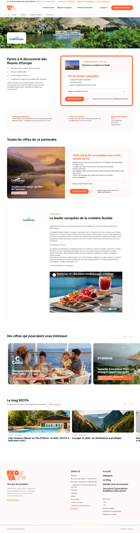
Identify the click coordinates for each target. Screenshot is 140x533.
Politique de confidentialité (112, 511)
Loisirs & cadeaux (76, 502)
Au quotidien (75, 499)
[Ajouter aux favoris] (87, 99)
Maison (73, 496)
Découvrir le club (48, 7)
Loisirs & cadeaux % (103, 1)
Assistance (75, 509)
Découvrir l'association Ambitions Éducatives (115, 490)
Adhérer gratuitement (122, 8)
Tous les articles (54, 404)
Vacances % (62, 1)
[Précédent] (125, 336)
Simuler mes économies (84, 7)
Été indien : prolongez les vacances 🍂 (84, 482)
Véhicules (74, 493)
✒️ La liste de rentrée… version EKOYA (84, 479)
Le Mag (107, 480)
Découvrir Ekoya (13, 500)
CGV (104, 505)
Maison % (80, 1)
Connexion (104, 8)
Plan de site (107, 499)
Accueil (14, 15)
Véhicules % (72, 1)
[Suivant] (130, 336)
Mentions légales (108, 508)
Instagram (130, 529)
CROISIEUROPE (50, 15)
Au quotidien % (90, 1)
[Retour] (8, 15)
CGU (104, 502)
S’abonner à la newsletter (80, 505)
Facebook (123, 529)
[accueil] (11, 7)
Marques (74, 476)
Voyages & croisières (35, 15)
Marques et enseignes (64, 7)
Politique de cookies (110, 514)
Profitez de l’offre (74, 99)
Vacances (23, 15)
